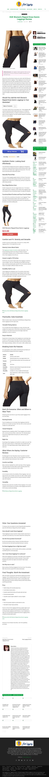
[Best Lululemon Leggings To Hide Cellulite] (35, 220)
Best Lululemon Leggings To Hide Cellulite (41, 218)
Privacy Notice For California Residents (31, 767)
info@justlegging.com (27, 757)
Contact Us (40, 9)
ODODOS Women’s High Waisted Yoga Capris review (16, 717)
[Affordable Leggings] (35, 209)
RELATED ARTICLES (7, 695)
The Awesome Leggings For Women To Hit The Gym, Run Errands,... (42, 173)
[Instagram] (19, 760)
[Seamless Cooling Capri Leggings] (35, 198)
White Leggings (13, 770)
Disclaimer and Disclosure (21, 766)
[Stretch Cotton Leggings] (35, 185)
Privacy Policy (8, 766)
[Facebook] (16, 760)
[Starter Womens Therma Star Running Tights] (35, 227)
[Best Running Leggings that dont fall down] (35, 159)
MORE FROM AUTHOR (17, 695)
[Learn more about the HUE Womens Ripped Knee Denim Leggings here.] (16, 152)
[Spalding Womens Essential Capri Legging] (35, 193)
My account (20, 767)
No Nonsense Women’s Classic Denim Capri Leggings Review (16, 705)
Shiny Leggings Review (26, 639)
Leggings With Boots (42, 152)
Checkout (12, 767)
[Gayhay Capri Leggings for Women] (35, 181)
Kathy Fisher (40, 36)
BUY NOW (10, 234)
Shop (16, 767)
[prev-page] (3, 731)
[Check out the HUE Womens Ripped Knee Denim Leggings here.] (16, 312)
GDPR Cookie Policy (5, 768)
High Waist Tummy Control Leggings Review (7, 640)
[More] (34, 26)
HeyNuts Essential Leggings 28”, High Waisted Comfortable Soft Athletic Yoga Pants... (42, 68)
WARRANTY (29, 766)
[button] (45, 9)
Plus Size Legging (22, 9)
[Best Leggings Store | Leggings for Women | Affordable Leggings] (24, 745)
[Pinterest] (24, 760)
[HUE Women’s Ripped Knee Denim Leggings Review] (6, 700)
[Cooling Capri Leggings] (35, 204)
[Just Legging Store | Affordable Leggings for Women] (24, 4)
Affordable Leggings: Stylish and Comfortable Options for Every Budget (43, 208)
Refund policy (34, 766)
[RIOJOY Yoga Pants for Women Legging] (35, 165)
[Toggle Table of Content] (14, 106)
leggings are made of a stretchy (11, 250)
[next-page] (5, 731)
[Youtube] (33, 760)
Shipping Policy (39, 766)
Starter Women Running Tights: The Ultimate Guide (42, 224)
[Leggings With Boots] (35, 154)
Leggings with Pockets (14, 9)
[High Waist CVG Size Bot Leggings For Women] (35, 171)
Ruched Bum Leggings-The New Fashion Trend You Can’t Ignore (42, 163)
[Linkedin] (22, 760)
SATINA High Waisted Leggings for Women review (26, 728)
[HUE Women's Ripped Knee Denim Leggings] (16, 215)
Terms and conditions (6, 767)
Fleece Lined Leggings (6, 770)
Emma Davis (20, 21)
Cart (23, 767)
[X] (30, 760)
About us (35, 9)
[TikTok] (27, 760)
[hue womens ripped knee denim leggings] (16, 49)
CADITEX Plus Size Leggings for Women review (15, 728)
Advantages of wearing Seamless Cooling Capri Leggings (42, 197)
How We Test (12, 768)
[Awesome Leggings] (35, 174)
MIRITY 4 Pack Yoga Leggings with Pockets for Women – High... (42, 48)
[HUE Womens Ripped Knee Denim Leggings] (16, 133)
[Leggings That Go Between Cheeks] (35, 215)
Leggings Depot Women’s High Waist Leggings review (27, 705)
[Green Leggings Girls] (35, 231)
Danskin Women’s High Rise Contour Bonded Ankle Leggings (42, 95)
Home (8, 9)
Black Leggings (29, 9)
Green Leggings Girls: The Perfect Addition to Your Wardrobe (42, 230)
